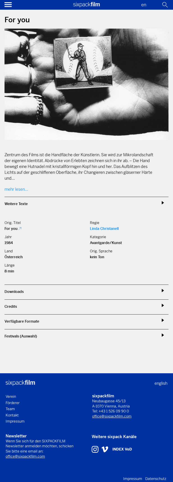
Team (10, 409)
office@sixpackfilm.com (112, 416)
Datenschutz (155, 478)
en (143, 5)
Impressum (15, 421)
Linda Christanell (104, 228)
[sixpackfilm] (86, 6)
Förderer (13, 403)
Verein (11, 396)
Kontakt (12, 415)
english (161, 383)
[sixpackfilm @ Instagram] (96, 449)
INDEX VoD (122, 449)
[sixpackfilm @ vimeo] (104, 449)
